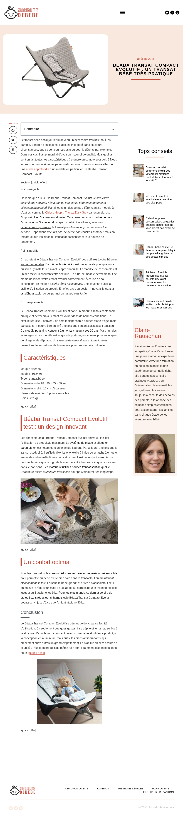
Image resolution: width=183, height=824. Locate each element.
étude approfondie (37, 169)
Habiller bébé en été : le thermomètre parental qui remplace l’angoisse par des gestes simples (160, 251)
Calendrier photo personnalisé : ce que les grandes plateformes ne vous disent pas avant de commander (160, 225)
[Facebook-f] (172, 13)
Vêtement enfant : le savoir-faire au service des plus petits (159, 199)
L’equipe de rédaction (158, 792)
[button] (123, 13)
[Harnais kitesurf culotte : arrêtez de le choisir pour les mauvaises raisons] (138, 307)
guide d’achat (36, 652)
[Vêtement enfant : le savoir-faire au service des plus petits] (138, 202)
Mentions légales (130, 788)
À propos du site (76, 788)
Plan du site (160, 788)
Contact (103, 788)
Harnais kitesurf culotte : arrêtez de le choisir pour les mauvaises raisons (160, 304)
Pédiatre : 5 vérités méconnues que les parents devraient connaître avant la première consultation (158, 279)
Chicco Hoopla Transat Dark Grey (66, 212)
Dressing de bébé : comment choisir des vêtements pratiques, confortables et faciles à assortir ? (159, 174)
